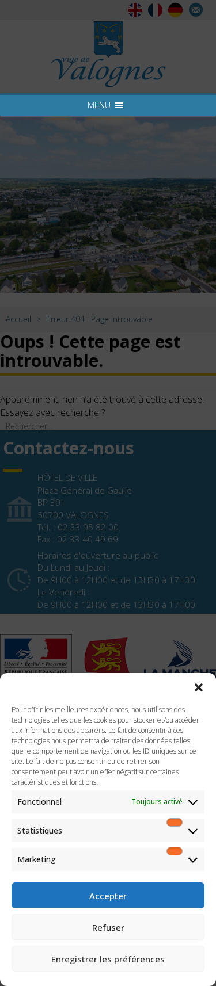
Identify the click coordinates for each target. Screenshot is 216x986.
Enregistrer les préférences (108, 959)
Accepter (108, 895)
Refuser (108, 927)
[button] (198, 687)
